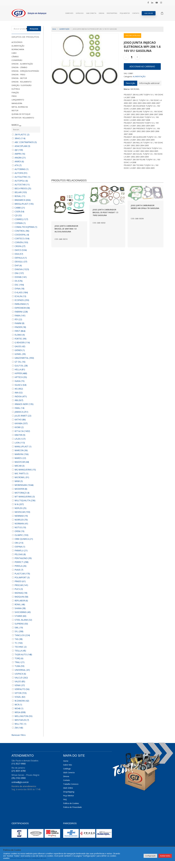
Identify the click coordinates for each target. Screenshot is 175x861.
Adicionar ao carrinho (142, 66)
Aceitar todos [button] (165, 856)
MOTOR (15, 110)
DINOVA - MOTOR (19, 78)
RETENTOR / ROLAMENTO (23, 117)
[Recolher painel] (20, 125)
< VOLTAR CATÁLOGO (132, 35)
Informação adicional (149, 83)
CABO (14, 53)
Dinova (101, 13)
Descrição (130, 83)
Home (65, 761)
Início (54, 29)
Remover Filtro (19, 735)
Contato (135, 13)
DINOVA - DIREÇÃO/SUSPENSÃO (25, 71)
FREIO (14, 96)
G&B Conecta (91, 13)
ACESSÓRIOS (17, 42)
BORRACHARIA (18, 49)
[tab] (130, 83)
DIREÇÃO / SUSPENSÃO (22, 85)
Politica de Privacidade (72, 807)
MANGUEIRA (17, 103)
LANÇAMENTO (18, 99)
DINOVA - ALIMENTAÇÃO (22, 64)
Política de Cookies (71, 803)
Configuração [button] (150, 856)
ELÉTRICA (16, 89)
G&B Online (148, 13)
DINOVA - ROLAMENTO (22, 82)
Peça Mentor (125, 13)
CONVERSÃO (17, 60)
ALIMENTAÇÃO (18, 46)
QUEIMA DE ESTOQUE (21, 114)
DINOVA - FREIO (18, 74)
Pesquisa (34, 29)
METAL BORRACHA (20, 107)
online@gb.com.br (20, 782)
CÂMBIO (15, 56)
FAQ (65, 799)
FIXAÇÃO (15, 92)
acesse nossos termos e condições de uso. (28, 858)
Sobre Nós (69, 13)
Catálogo (80, 13)
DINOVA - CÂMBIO (19, 67)
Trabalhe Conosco (70, 784)
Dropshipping (112, 13)
